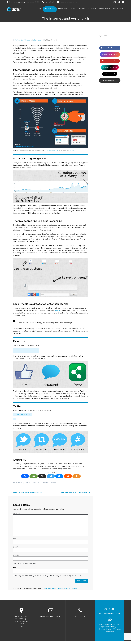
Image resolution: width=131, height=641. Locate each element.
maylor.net (72, 150)
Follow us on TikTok (110, 67)
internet (27, 482)
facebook (19, 482)
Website (16, 555)
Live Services (49, 9)
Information (37, 40)
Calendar (92, 9)
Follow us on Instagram (110, 54)
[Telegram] (51, 476)
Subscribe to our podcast (110, 80)
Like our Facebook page (110, 48)
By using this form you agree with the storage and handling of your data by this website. (48, 576)
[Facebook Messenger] (59, 476)
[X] (42, 476)
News (72, 9)
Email (15, 547)
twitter (45, 482)
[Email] (33, 476)
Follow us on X (110, 74)
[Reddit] (68, 476)
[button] (40, 9)
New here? (62, 9)
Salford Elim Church (22, 40)
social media (37, 482)
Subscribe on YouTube (110, 61)
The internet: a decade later (51, 150)
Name (15, 539)
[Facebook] (25, 476)
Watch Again (104, 9)
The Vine (81, 9)
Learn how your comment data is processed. (60, 588)
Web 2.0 (58, 310)
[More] (76, 476)
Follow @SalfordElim (22, 415)
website (53, 482)
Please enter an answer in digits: (24, 563)
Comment (17, 513)
